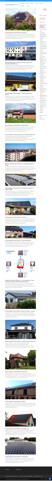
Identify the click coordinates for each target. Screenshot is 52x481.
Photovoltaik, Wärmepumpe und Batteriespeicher (20, 134)
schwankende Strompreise (42, 73)
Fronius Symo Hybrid (43, 48)
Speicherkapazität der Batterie (43, 96)
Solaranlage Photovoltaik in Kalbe (15, 401)
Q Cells (41, 68)
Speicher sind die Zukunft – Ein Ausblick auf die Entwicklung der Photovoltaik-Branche (19, 281)
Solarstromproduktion (43, 83)
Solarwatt (41, 85)
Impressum (7, 469)
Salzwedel (41, 70)
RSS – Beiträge (43, 115)
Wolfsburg (43, 22)
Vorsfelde (41, 108)
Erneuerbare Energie (43, 36)
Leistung (36, 3)
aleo (40, 29)
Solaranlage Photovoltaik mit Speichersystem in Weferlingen (19, 188)
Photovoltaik (42, 64)
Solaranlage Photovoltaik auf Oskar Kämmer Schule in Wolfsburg (18, 63)
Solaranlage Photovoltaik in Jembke (16, 33)
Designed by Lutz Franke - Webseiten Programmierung (17, 479)
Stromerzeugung (42, 98)
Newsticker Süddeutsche (43, 19)
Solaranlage (41, 75)
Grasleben (41, 50)
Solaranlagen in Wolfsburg (24, 3)
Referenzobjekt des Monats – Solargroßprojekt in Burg (20, 164)
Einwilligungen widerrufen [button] (38, 476)
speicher (41, 93)
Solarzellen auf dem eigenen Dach (43, 89)
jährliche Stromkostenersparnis (43, 53)
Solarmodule (42, 81)
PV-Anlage (41, 66)
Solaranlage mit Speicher (42, 77)
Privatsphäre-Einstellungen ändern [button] (11, 476)
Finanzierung (42, 38)
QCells (45, 66)
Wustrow (41, 112)
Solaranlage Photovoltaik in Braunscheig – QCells (20, 311)
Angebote (32, 3)
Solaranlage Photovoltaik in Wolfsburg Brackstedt (20, 341)
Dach (41, 31)
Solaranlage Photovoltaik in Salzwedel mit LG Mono (18, 93)
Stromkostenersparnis (43, 100)
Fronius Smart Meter (43, 44)
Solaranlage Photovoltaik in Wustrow (16, 372)
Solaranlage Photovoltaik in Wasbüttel (16, 125)
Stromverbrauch (42, 102)
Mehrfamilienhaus (42, 63)
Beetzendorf (44, 29)
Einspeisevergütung (43, 34)
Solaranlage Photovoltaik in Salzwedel (16, 456)
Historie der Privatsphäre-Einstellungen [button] (25, 476)
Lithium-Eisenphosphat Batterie (42, 60)
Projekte (40, 3)
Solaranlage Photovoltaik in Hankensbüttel (18, 240)
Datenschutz (18, 469)
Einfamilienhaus (42, 32)
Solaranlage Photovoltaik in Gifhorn (16, 217)
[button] (50, 479)
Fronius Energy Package (42, 42)
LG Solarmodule (42, 56)
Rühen (44, 68)
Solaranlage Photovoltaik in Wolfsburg (16, 429)
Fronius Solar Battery (43, 46)
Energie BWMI (44, 15)
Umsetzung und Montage (42, 106)
